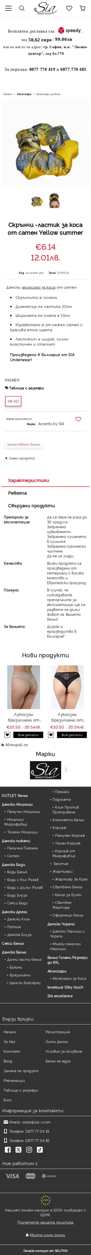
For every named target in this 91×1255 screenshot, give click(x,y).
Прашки (62, 791)
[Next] (64, 769)
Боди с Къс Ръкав (23, 879)
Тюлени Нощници (22, 831)
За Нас (10, 1041)
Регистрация (58, 1031)
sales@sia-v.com (36, 1122)
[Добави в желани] (79, 419)
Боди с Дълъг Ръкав (25, 887)
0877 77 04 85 (37, 1140)
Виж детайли (28, 735)
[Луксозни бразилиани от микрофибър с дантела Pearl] (67, 687)
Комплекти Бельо (68, 819)
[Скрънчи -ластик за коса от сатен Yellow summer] (37, 201)
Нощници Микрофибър (15, 821)
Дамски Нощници (17, 804)
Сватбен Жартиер (62, 904)
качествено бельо (24, 444)
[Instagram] (30, 1150)
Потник (14, 926)
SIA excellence (60, 995)
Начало (7, 94)
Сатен (13, 855)
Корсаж (59, 827)
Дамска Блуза (19, 934)
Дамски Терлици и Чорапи (67, 933)
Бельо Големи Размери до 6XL (68, 959)
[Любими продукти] (69, 8)
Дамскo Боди (13, 864)
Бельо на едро (58, 1061)
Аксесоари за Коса (48, 94)
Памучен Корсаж (70, 835)
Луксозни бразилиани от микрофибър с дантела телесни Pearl (23, 717)
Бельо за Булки (68, 894)
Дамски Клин (18, 919)
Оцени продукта (22, 458)
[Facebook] (9, 1150)
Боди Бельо (17, 871)
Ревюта (17, 493)
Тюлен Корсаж (68, 843)
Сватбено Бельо (68, 886)
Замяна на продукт (21, 1070)
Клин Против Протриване (65, 809)
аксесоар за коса (38, 287)
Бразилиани (20, 974)
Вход (8, 1061)
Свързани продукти (31, 505)
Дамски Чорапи (61, 923)
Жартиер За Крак (71, 879)
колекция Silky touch (65, 987)
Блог (8, 1099)
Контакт (12, 1051)
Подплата (62, 799)
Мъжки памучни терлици (65, 946)
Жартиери (62, 871)
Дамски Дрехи (14, 911)
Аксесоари (24, 94)
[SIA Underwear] (45, 771)
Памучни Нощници (23, 811)
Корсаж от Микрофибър (63, 853)
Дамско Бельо (14, 952)
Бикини (16, 967)
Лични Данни (57, 1041)
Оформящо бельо (68, 915)
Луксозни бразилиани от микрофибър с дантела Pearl (67, 717)
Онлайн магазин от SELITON (46, 1250)
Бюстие (60, 863)
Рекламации (14, 1080)
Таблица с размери (26, 387)
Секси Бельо (13, 943)
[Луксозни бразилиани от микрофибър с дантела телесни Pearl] (24, 687)
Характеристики (28, 480)
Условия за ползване (64, 1051)
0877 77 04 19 (37, 1131)
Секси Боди (17, 902)
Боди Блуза (17, 895)
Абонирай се (16, 744)
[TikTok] (41, 1150)
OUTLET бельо (15, 795)
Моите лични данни (47, 1234)
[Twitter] (19, 1150)
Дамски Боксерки (25, 982)
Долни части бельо (24, 959)
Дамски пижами (16, 840)
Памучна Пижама (22, 848)
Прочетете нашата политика (45, 1222)
